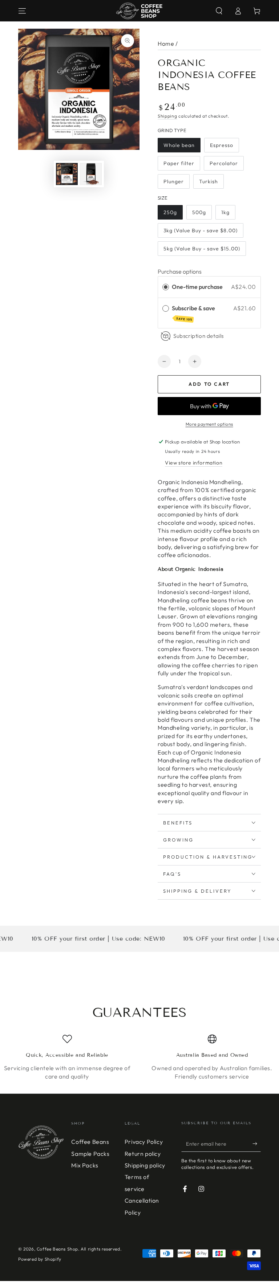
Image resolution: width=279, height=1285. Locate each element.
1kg (225, 212)
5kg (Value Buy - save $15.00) (201, 248)
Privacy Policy (144, 1141)
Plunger (173, 181)
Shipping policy (145, 1165)
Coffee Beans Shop (57, 1249)
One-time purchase (197, 286)
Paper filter (178, 163)
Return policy (143, 1153)
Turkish (208, 181)
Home (166, 43)
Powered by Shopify (39, 1259)
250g (170, 212)
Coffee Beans (90, 1141)
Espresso (221, 145)
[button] (219, 11)
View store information (193, 462)
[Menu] (22, 11)
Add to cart (209, 384)
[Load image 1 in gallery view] (67, 174)
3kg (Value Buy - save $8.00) (200, 230)
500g (199, 212)
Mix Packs (84, 1165)
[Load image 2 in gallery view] (91, 174)
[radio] (165, 287)
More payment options (209, 424)
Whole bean (179, 145)
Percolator (224, 163)
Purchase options (180, 271)
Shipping (167, 116)
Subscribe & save (194, 313)
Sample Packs (90, 1153)
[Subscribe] (256, 1143)
